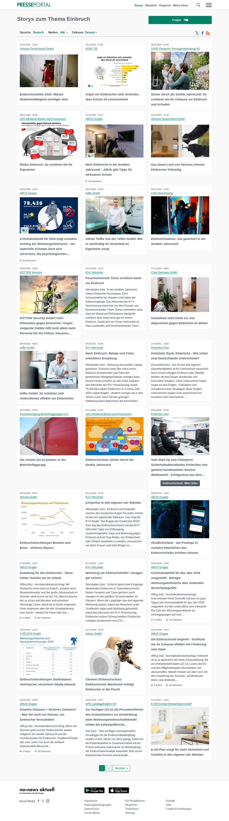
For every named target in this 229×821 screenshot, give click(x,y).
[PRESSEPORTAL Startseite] (34, 5)
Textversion (132, 808)
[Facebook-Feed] (202, 33)
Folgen (176, 20)
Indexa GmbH (93, 633)
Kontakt (170, 800)
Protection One (160, 347)
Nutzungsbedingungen (97, 804)
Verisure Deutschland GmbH (37, 48)
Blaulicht (151, 5)
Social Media (92, 812)
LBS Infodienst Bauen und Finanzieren (43, 119)
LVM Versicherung (162, 193)
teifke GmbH (92, 193)
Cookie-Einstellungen (179, 808)
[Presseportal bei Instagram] (46, 800)
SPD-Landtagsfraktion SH (100, 703)
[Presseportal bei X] (41, 801)
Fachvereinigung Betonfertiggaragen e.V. (44, 414)
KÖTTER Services (31, 272)
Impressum (90, 800)
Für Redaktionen (135, 800)
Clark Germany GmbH (164, 272)
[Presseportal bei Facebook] (37, 801)
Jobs (168, 804)
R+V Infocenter (94, 272)
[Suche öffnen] (198, 5)
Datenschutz (91, 808)
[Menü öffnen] (209, 5)
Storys (138, 5)
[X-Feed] (197, 33)
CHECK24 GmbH (30, 633)
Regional (164, 5)
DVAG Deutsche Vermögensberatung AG (175, 48)
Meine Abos (180, 5)
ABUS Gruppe (94, 119)
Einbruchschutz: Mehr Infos (180, 483)
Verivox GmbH (28, 497)
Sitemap (130, 812)
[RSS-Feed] (208, 33)
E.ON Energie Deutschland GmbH (171, 703)
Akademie (131, 804)
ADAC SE (91, 48)
